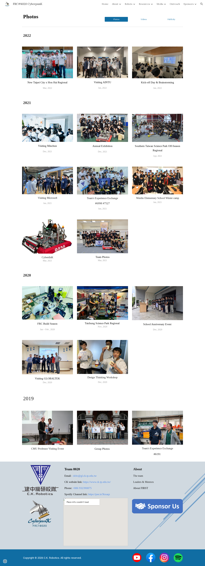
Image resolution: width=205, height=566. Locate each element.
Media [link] (160, 4)
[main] (54, 16)
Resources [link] (144, 4)
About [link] (115, 4)
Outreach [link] (175, 4)
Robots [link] (128, 4)
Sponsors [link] (189, 4)
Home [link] (105, 4)
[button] (201, 4)
